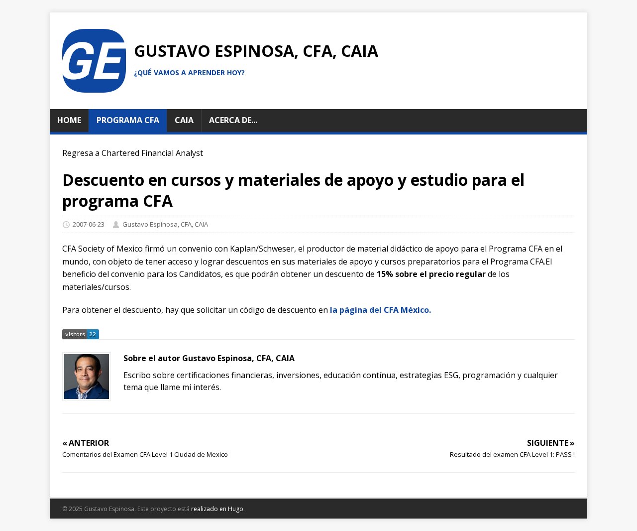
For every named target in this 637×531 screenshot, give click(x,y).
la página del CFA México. (380, 309)
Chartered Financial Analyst (152, 152)
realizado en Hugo (217, 509)
